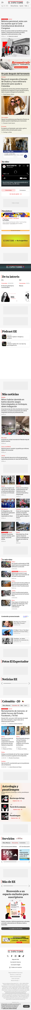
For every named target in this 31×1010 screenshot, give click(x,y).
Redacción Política (7, 749)
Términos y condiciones (15, 974)
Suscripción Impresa (15, 962)
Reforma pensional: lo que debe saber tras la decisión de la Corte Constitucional (20, 574)
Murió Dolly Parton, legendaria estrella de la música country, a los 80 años (15, 183)
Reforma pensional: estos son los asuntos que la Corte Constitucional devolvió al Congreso (14, 24)
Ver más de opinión (14, 194)
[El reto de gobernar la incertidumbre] (9, 296)
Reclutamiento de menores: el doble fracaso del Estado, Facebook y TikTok (14, 713)
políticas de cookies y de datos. (10, 1008)
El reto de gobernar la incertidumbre (7, 286)
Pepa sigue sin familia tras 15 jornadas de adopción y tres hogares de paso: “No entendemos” (20, 604)
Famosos (3, 77)
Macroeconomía (23, 571)
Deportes (9, 335)
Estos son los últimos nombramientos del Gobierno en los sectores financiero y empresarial (22, 491)
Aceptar (26, 1006)
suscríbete (12, 223)
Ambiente (18, 509)
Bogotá (3, 486)
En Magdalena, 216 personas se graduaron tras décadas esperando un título (8, 513)
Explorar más (16, 801)
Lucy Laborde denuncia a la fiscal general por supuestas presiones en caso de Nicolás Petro (14, 458)
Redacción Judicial (13, 36)
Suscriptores (15, 571)
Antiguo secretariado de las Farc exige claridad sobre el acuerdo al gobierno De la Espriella (14, 755)
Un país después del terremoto (15, 74)
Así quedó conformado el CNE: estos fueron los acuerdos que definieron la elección (20, 565)
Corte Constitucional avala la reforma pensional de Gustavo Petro (20, 594)
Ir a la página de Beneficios (15, 928)
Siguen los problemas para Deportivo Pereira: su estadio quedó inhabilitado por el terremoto (15, 120)
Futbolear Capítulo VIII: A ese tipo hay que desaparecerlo (16, 344)
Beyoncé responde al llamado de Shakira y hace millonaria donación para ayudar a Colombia (14, 82)
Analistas (3, 761)
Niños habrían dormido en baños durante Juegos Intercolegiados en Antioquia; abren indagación (14, 403)
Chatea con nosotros (16, 967)
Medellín (3, 397)
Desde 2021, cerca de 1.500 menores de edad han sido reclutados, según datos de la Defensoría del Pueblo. (14, 719)
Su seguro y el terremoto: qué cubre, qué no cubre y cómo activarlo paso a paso (14, 129)
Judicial (10, 19)
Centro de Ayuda (15, 978)
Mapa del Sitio (15, 959)
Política (13, 562)
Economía (3, 126)
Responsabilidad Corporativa (15, 972)
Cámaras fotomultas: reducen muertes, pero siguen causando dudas (8, 536)
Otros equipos (4, 117)
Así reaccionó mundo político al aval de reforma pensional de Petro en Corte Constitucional (21, 584)
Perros (13, 600)
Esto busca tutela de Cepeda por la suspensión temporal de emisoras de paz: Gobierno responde (7, 742)
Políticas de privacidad (15, 976)
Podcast (9, 342)
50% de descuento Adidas (9, 846)
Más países (4, 437)
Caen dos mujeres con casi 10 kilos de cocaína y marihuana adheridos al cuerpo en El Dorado (8, 490)
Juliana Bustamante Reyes (15, 767)
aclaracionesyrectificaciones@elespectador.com (15, 992)
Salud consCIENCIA (6, 446)
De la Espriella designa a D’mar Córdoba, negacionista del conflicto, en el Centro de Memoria (22, 742)
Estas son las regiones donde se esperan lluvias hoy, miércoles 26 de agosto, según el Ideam (22, 514)
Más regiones (4, 509)
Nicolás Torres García (14, 758)
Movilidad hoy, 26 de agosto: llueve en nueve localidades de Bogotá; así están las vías (22, 537)
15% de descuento (24, 846)
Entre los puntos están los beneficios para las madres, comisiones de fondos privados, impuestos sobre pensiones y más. (14, 32)
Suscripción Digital (15, 964)
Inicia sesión (6, 223)
